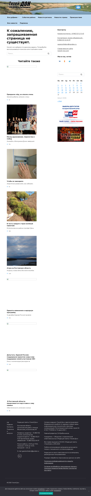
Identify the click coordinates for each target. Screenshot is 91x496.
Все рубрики (12, 17)
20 (70, 90)
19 (66, 90)
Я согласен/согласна (46, 493)
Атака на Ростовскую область (19, 268)
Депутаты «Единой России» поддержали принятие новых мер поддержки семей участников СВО (21, 357)
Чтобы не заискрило (15, 181)
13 (70, 88)
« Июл (59, 101)
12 (66, 88)
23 (81, 90)
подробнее (41, 488)
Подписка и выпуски (10, 431)
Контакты (10, 427)
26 (66, 92)
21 (73, 90)
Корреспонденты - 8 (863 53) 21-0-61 (70, 33)
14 (73, 88)
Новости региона (45, 17)
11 (62, 88)
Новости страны (60, 17)
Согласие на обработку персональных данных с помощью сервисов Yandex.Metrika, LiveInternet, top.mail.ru (60, 468)
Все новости (12, 23)
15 (77, 88)
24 (58, 92)
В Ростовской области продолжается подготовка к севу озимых (20, 403)
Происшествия (76, 17)
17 (58, 90)
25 (62, 92)
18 (62, 90)
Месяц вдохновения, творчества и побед (21, 138)
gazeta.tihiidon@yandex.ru (67, 44)
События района (28, 17)
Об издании (10, 423)
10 (58, 88)
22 (77, 90)
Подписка (24, 23)
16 (81, 88)
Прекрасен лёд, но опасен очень (20, 94)
